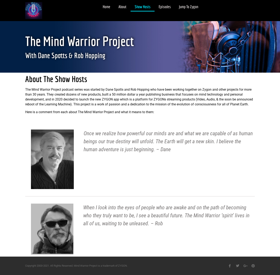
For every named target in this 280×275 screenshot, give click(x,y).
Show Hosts (142, 6)
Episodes (165, 6)
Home (106, 6)
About (122, 6)
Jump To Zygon (188, 6)
